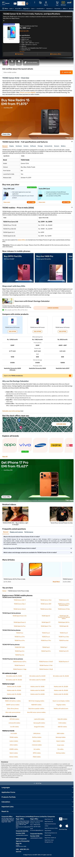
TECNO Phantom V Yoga (19, 669)
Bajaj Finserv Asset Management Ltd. (49, 841)
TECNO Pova (19, 633)
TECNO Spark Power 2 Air (20, 615)
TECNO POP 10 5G (20, 647)
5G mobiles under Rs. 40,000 (37, 679)
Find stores (20, 54)
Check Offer (6, 134)
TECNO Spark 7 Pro (46, 626)
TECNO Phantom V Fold (46, 665)
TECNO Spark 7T (46, 622)
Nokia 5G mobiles (62, 719)
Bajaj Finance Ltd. (49, 821)
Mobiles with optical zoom (61, 708)
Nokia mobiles (37, 741)
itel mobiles (37, 749)
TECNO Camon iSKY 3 (19, 600)
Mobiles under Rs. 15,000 (37, 686)
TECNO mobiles (14, 737)
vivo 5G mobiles (14, 726)
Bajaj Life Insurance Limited (51, 828)
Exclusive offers (56, 54)
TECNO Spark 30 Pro (63, 622)
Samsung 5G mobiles (39, 723)
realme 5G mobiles (39, 719)
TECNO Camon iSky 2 (19, 604)
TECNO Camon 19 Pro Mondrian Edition (64, 604)
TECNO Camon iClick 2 (20, 609)
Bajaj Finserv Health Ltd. (50, 837)
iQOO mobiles (60, 733)
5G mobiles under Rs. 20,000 (37, 676)
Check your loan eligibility (28, 92)
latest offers (21, 240)
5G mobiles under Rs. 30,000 (14, 679)
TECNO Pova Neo (63, 640)
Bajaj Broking (48, 835)
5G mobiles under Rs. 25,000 (61, 676)
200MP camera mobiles (12, 704)
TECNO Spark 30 (63, 626)
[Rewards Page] (69, 3)
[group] (37, 118)
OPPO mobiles (37, 753)
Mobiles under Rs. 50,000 (14, 694)
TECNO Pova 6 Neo (64, 636)
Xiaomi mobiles (60, 741)
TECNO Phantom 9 (64, 661)
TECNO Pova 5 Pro (20, 636)
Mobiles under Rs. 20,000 (61, 686)
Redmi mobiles (14, 753)
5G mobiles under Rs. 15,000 (14, 676)
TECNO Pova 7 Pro (46, 640)
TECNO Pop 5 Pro (46, 651)
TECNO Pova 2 (46, 633)
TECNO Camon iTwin (45, 600)
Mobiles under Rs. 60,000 (37, 694)
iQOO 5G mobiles (62, 726)
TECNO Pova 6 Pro (20, 640)
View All (5, 456)
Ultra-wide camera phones (12, 712)
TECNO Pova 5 (64, 633)
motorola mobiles (37, 745)
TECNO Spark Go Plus (19, 626)
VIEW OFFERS (12, 331)
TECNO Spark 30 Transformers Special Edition (64, 617)
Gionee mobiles (13, 757)
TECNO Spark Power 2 (20, 622)
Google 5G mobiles (39, 726)
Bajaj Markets (48, 830)
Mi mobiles (60, 749)
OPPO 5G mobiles (14, 719)
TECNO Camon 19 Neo (64, 609)
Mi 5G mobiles (62, 723)
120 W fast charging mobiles (36, 701)
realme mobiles (13, 741)
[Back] (15, 4)
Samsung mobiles (60, 737)
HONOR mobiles (13, 749)
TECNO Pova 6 (46, 636)
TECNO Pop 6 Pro (19, 651)
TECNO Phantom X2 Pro (19, 661)
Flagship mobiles (61, 704)
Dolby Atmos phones (13, 708)
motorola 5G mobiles (14, 723)
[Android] (60, 826)
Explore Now (61, 424)
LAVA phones (36, 733)
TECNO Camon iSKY (46, 604)
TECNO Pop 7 (63, 647)
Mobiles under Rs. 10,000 (14, 686)
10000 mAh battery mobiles (13, 701)
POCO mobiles (37, 757)
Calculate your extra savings (11, 411)
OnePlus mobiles (36, 737)
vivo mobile (14, 733)
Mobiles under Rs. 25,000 (14, 690)
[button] (37, 137)
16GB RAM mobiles (36, 704)
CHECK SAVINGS (53, 308)
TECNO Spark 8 (46, 615)
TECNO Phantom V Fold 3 (46, 661)
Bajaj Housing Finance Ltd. (51, 833)
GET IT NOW (31, 202)
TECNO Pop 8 (46, 647)
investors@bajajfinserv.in (37, 830)
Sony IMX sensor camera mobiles (36, 712)
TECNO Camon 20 (64, 600)
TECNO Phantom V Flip (46, 669)
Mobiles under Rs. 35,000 (61, 690)
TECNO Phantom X (20, 665)
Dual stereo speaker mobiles (36, 708)
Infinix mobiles (14, 745)
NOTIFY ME (67, 72)
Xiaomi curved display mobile (61, 701)
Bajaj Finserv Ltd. (49, 819)
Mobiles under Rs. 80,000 (61, 694)
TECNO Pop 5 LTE (63, 651)
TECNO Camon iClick (45, 609)
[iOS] (66, 826)
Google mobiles (60, 745)
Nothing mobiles (60, 753)
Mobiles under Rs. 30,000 (37, 690)
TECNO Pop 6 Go (19, 655)
